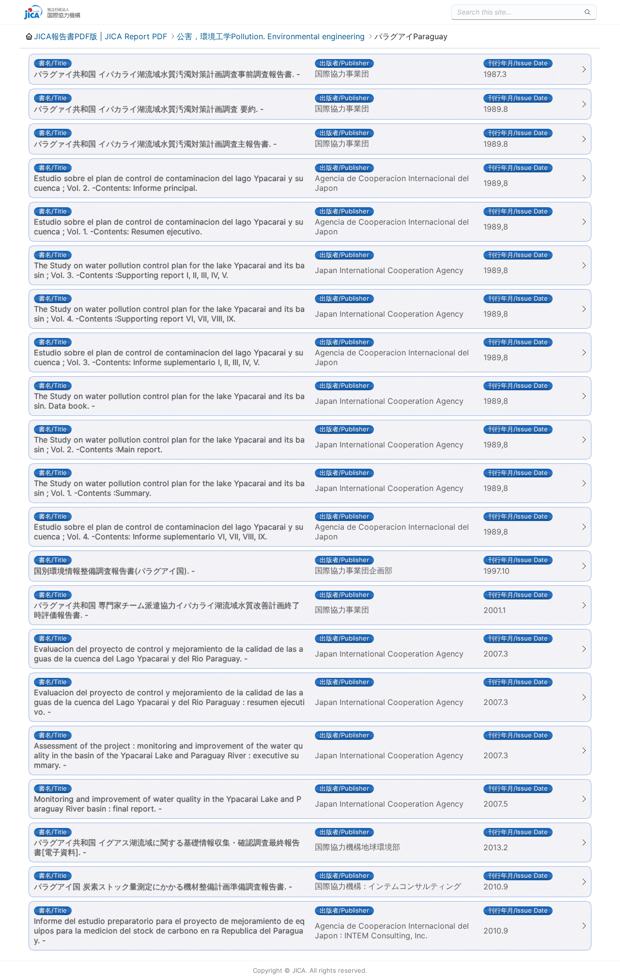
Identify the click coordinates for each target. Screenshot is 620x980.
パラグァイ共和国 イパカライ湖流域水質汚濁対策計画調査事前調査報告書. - (167, 74)
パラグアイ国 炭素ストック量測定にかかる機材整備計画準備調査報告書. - (163, 886)
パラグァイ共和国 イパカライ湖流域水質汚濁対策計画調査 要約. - (149, 109)
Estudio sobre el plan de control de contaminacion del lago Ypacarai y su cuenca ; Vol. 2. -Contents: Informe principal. (168, 183)
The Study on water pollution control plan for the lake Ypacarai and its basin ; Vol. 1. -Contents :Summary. (169, 488)
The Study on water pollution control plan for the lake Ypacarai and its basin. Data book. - (169, 401)
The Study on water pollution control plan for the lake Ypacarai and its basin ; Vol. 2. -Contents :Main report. (169, 444)
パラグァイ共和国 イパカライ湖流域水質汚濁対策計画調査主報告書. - (155, 144)
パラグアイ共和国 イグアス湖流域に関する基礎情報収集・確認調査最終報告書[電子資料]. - (167, 847)
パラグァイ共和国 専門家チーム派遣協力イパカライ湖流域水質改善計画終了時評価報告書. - (167, 610)
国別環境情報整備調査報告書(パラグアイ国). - (114, 571)
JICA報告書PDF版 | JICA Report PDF (100, 36)
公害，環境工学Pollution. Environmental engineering (271, 36)
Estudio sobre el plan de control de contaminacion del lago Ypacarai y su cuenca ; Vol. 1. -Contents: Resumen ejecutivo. (168, 226)
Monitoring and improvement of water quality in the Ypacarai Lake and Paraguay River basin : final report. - (167, 803)
